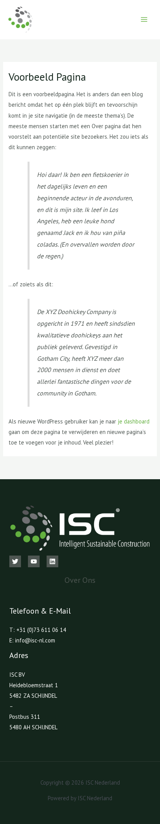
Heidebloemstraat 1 (33, 685)
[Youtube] (34, 561)
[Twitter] (15, 561)
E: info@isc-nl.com (32, 640)
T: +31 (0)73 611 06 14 (37, 629)
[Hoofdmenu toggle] (144, 19)
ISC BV (17, 674)
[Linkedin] (52, 561)
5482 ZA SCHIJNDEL (33, 695)
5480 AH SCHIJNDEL (33, 727)
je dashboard (134, 421)
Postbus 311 (24, 716)
